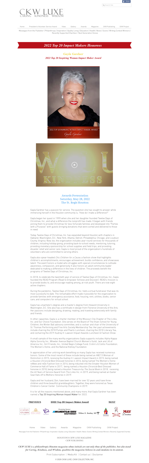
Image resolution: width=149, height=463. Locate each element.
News (99, 31)
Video (42, 427)
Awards (64, 427)
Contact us (85, 454)
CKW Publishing (94, 427)
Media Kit (72, 454)
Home (32, 427)
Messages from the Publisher (31, 31)
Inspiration (61, 31)
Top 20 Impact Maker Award (73, 402)
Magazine (77, 427)
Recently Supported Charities (64, 33)
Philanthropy (50, 31)
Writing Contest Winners (119, 31)
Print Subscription (55, 454)
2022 (54, 402)
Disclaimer (97, 454)
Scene (89, 432)
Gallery (53, 427)
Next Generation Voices (88, 33)
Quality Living (73, 31)
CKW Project (112, 427)
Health (92, 31)
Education (84, 31)
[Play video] (74, 165)
